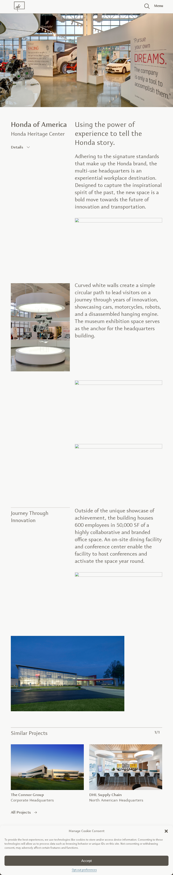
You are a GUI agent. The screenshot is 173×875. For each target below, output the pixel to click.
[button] (166, 831)
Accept (86, 861)
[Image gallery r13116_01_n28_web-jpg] (40, 370)
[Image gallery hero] (86, 58)
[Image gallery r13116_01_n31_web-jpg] (118, 575)
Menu (157, 6)
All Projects (21, 812)
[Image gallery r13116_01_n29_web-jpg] (118, 447)
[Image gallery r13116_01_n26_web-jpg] (67, 710)
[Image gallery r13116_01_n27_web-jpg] (118, 383)
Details (17, 147)
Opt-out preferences (84, 870)
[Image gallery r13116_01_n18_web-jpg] (118, 221)
